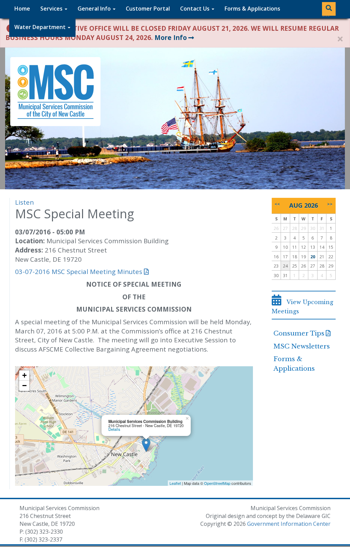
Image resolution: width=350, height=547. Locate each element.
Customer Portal (148, 8)
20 (312, 257)
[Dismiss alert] (340, 39)
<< (277, 204)
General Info (95, 8)
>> (330, 204)
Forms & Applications (252, 8)
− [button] (24, 385)
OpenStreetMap (217, 483)
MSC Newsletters (301, 346)
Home (22, 8)
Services (52, 8)
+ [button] (24, 375)
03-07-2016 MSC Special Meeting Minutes (78, 271)
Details (114, 429)
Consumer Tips (298, 333)
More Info (170, 37)
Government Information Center (289, 524)
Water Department (40, 27)
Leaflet (175, 483)
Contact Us (195, 8)
